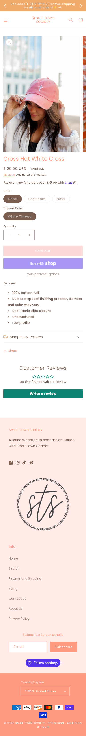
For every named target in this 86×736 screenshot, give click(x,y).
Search (14, 568)
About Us (15, 608)
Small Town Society (30, 723)
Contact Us (17, 598)
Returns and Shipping (25, 578)
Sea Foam (39, 199)
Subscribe (64, 647)
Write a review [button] (43, 393)
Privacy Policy (19, 618)
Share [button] (12, 350)
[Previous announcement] (5, 6)
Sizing (13, 588)
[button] (5, 20)
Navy (63, 199)
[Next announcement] (81, 6)
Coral (15, 199)
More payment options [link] (43, 274)
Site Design (56, 723)
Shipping (9, 174)
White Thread (22, 217)
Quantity (9, 226)
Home (13, 558)
